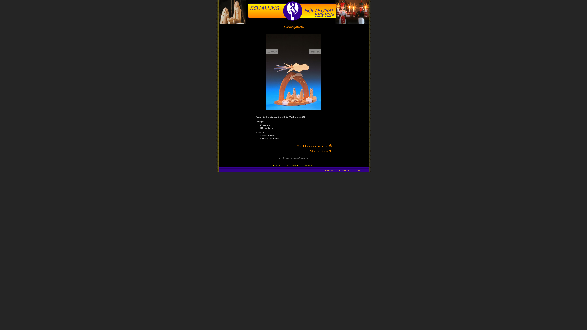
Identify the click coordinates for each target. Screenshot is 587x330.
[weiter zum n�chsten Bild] (307, 72)
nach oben (309, 165)
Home (358, 170)
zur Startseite (291, 165)
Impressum (330, 170)
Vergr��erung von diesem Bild (312, 146)
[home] (292, 20)
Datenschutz (345, 170)
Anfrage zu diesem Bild (321, 151)
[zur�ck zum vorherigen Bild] (280, 72)
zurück (277, 165)
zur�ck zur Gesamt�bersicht (293, 158)
